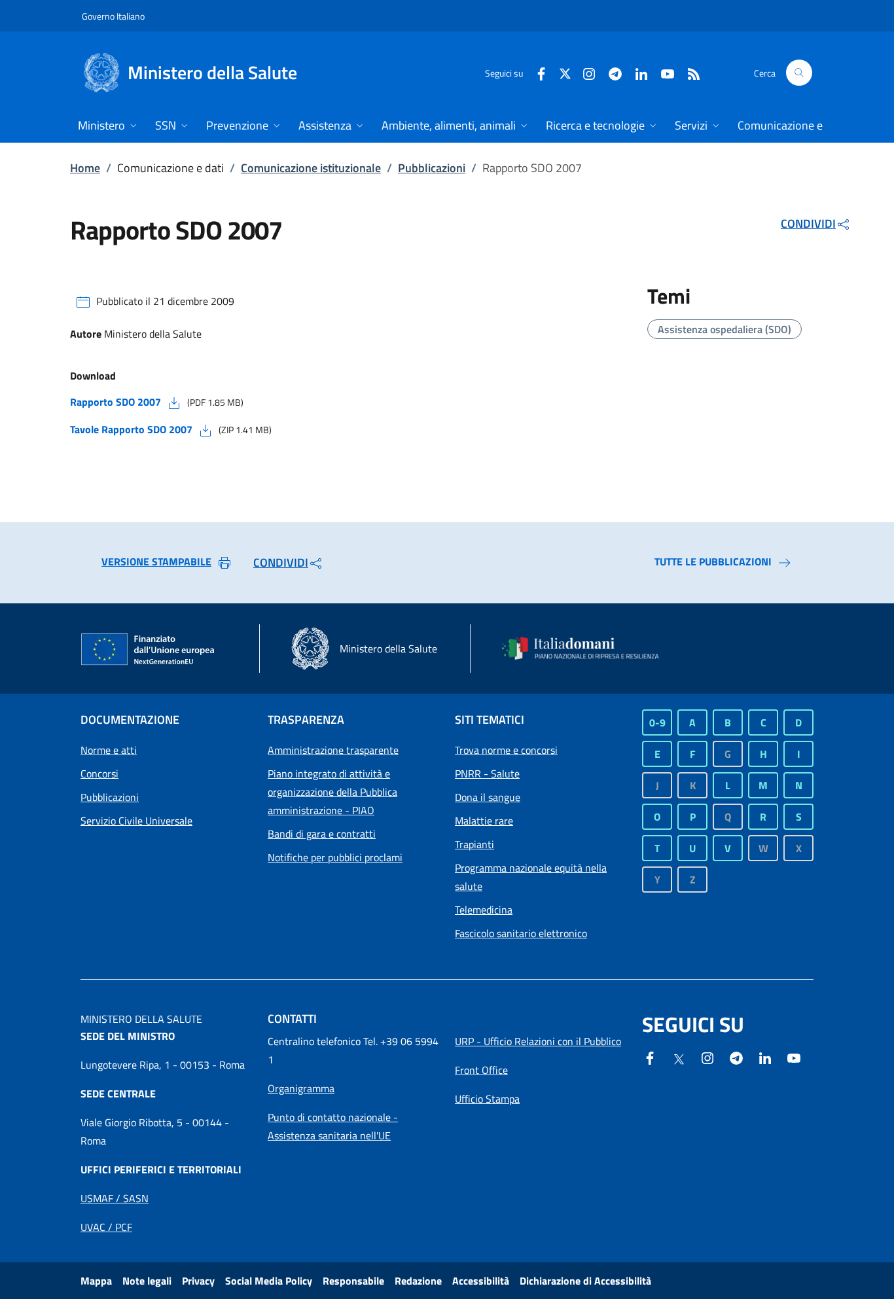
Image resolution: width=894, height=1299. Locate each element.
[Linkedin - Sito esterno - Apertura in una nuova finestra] (636, 72)
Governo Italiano (113, 16)
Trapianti (474, 844)
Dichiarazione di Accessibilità (585, 1281)
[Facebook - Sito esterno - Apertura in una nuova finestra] (536, 72)
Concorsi (99, 773)
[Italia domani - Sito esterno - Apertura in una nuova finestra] (587, 648)
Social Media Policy (268, 1281)
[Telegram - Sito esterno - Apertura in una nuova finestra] (736, 1057)
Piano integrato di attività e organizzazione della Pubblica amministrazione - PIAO (332, 792)
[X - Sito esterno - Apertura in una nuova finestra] (565, 72)
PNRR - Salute (487, 773)
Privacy (198, 1281)
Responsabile (353, 1281)
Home (85, 168)
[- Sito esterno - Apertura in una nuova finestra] (794, 1057)
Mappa (96, 1281)
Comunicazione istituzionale (311, 168)
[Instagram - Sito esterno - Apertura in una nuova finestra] (584, 72)
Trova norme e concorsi (506, 750)
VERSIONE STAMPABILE (156, 561)
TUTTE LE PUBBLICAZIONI (713, 561)
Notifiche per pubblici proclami (335, 857)
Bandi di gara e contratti (322, 834)
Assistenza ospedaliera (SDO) (724, 329)
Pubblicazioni (431, 168)
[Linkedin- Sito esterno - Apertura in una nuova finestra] (765, 1057)
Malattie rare (484, 820)
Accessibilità (480, 1281)
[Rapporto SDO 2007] (174, 402)
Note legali (146, 1281)
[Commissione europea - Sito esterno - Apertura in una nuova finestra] (148, 650)
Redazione (418, 1281)
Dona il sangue (487, 797)
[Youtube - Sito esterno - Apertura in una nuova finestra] (662, 72)
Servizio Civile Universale (136, 820)
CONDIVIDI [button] (808, 223)
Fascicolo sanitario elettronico (521, 933)
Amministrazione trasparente (333, 750)
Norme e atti (108, 750)
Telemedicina (483, 909)
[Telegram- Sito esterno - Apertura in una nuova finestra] (610, 72)
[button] (799, 73)
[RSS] (688, 72)
